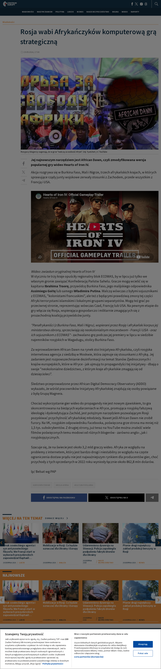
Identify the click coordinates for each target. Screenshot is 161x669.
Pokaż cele (143, 653)
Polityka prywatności (52, 663)
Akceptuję (142, 644)
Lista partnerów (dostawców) (88, 656)
